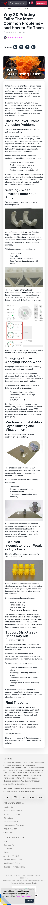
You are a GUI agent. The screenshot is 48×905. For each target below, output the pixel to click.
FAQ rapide (7, 849)
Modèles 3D (8, 807)
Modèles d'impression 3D (13, 810)
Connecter (41, 3)
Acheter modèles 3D (14, 802)
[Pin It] (33, 47)
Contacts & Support (13, 837)
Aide (5, 841)
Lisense (6, 852)
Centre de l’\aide (10, 845)
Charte (34, 883)
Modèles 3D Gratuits (11, 814)
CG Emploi (7, 832)
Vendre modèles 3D (11, 821)
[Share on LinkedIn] (27, 47)
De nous (7, 758)
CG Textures (8, 818)
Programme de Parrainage (13, 825)
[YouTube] (36, 895)
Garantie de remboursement (14, 867)
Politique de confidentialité (13, 859)
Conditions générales (11, 863)
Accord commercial (11, 856)
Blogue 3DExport (10, 829)
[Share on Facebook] (15, 47)
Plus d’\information (23, 896)
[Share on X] (21, 47)
